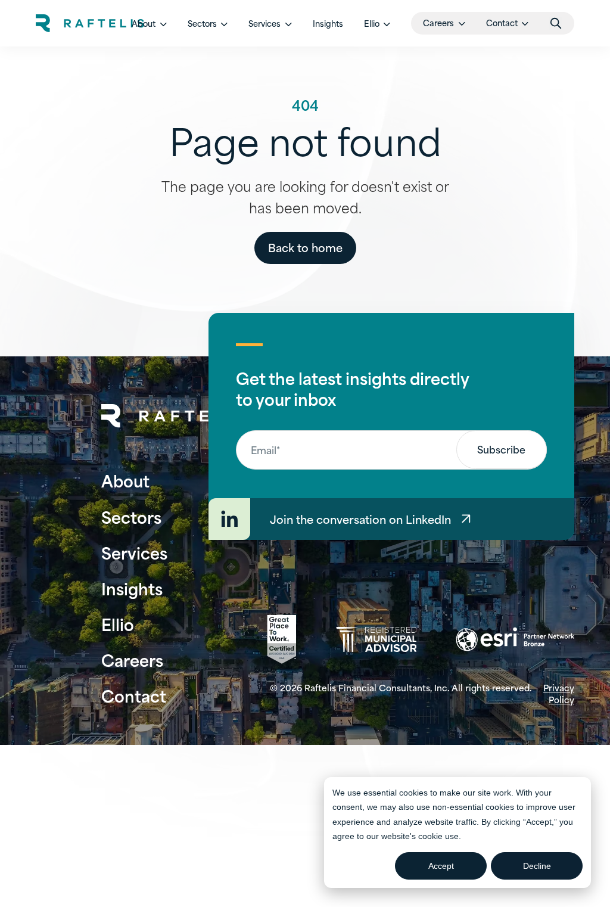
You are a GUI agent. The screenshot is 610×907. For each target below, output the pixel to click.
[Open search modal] (555, 23)
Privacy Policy (558, 693)
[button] (149, 23)
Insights (328, 23)
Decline (537, 866)
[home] (90, 23)
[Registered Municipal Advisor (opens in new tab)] (376, 640)
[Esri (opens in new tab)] (515, 639)
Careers (132, 659)
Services (134, 552)
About (125, 480)
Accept (441, 866)
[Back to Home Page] (174, 416)
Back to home (305, 247)
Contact (133, 695)
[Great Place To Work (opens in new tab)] (281, 639)
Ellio (117, 623)
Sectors (131, 516)
